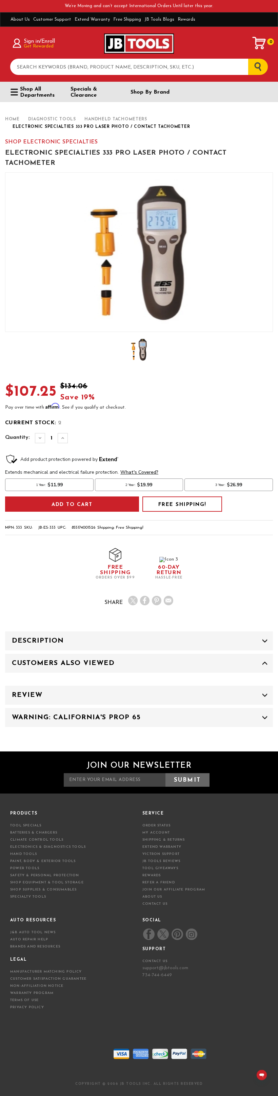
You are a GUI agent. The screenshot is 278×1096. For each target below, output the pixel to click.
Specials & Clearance (84, 92)
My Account (156, 833)
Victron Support (161, 854)
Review (27, 695)
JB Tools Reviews (161, 861)
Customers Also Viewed (63, 663)
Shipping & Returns (163, 840)
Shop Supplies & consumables (43, 890)
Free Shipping (127, 19)
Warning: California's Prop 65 (76, 717)
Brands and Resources (35, 946)
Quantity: (17, 437)
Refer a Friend (158, 882)
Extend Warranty (92, 19)
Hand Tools (23, 854)
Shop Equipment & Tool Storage (47, 882)
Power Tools (24, 868)
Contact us (154, 961)
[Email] (168, 600)
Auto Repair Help (29, 939)
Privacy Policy (27, 1007)
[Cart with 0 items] (259, 43)
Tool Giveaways (160, 868)
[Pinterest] (156, 600)
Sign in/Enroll (39, 41)
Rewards (186, 19)
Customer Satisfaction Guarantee (48, 979)
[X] (133, 600)
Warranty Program (32, 993)
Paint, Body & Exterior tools (43, 861)
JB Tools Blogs (159, 19)
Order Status (156, 825)
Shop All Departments (37, 92)
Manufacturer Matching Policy (46, 972)
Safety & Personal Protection (44, 875)
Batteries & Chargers (33, 833)
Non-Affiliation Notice (36, 986)
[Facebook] (145, 600)
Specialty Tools (28, 897)
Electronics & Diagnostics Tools (48, 847)
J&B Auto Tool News (33, 932)
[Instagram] (191, 934)
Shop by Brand (150, 92)
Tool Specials (26, 825)
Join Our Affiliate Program (173, 890)
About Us (20, 19)
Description (38, 641)
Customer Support (52, 19)
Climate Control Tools (36, 840)
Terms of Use (24, 1000)
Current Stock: (33, 423)
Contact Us (154, 904)
